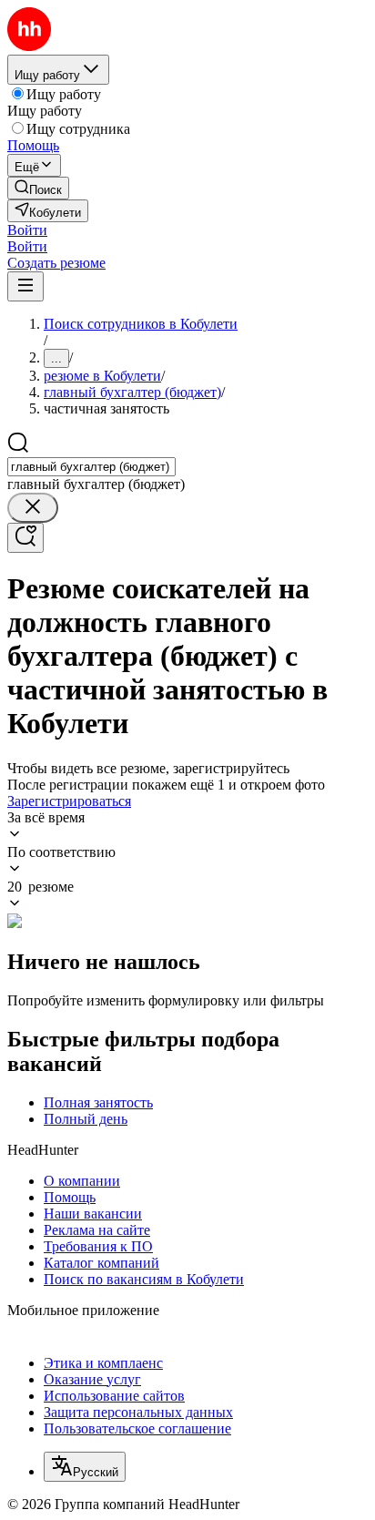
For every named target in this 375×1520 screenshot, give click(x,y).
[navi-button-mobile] (25, 286)
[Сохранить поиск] (25, 538)
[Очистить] (32, 508)
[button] (27, 230)
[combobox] (91, 466)
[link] (38, 188)
